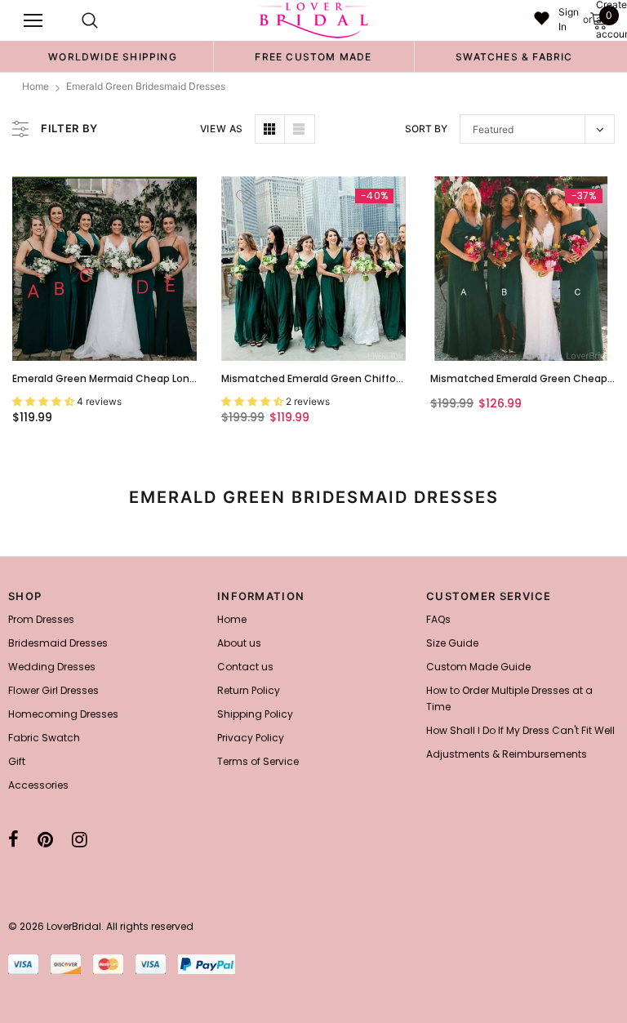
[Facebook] (13, 839)
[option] (112, 56)
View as (221, 128)
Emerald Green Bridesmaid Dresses (145, 86)
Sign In (568, 19)
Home (35, 86)
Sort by (426, 128)
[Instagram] (79, 839)
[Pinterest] (45, 839)
